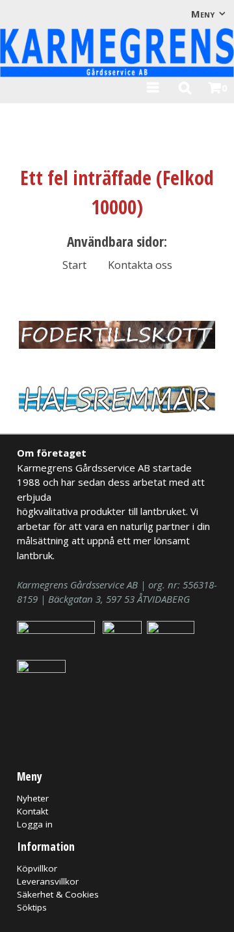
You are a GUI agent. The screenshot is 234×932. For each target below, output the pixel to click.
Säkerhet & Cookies (58, 894)
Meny (202, 13)
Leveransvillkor (48, 881)
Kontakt (32, 811)
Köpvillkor (37, 868)
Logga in (35, 824)
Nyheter (33, 798)
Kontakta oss (140, 264)
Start (74, 264)
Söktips (32, 907)
